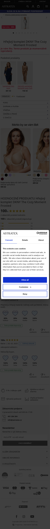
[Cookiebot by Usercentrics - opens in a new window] (36, 233)
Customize (23, 287)
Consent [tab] (9, 240)
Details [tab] (25, 240)
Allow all (25, 280)
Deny (25, 294)
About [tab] (41, 240)
